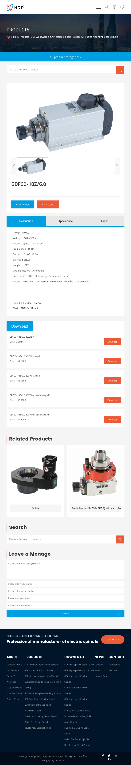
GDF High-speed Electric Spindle (79, 670)
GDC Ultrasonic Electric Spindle (38, 670)
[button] (13, 166)
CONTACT (116, 657)
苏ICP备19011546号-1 (76, 756)
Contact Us (48, 204)
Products (24, 37)
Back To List (22, 204)
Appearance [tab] (65, 221)
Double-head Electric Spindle (37, 727)
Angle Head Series (32, 710)
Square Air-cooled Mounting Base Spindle (95, 37)
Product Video (13, 699)
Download (112, 341)
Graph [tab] (104, 221)
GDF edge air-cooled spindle (77, 710)
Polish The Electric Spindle (36, 722)
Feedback (112, 670)
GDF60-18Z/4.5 (29, 308)
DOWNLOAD (74, 657)
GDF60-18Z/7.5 (33, 303)
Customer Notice (14, 687)
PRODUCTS (33, 657)
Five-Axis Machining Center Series (40, 716)
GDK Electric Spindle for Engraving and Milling (42, 684)
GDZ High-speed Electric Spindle (75, 701)
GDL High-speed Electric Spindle (79, 664)
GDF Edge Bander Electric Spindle (40, 699)
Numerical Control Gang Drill (37, 704)
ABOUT (12, 657)
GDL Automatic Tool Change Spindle (41, 664)
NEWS (99, 657)
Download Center (15, 693)
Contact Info (114, 664)
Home (14, 37)
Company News (99, 667)
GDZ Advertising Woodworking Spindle (42, 693)
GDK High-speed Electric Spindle (75, 690)
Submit (65, 613)
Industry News (101, 676)
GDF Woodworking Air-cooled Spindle (51, 37)
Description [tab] (26, 221)
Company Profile (14, 664)
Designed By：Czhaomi (53, 760)
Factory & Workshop (11, 678)
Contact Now (113, 639)
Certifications (13, 670)
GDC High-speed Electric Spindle (75, 678)
